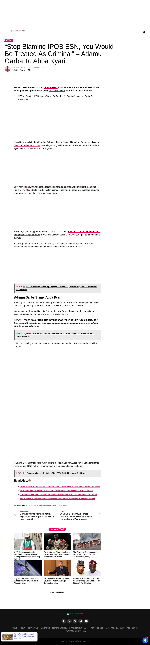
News (66, 505)
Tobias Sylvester (20, 70)
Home (14, 628)
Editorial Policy (59, 628)
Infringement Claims (78, 628)
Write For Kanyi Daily (76, 631)
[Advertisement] (75, 14)
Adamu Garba (51, 87)
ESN (54, 505)
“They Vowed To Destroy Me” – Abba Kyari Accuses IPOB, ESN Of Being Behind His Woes (60, 486)
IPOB (60, 505)
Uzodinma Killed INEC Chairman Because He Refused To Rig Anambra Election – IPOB (58, 495)
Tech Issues (132, 628)
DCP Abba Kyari (57, 90)
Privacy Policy (117, 628)
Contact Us (33, 628)
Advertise (45, 628)
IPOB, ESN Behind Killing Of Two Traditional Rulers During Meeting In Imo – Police (56, 491)
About (22, 628)
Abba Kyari (34, 505)
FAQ (107, 628)
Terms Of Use (97, 628)
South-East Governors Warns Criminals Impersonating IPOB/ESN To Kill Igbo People (57, 499)
